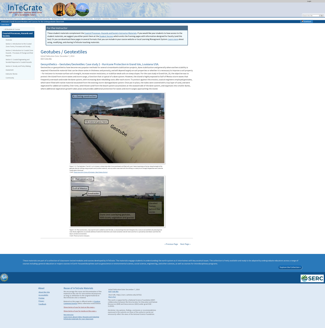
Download (307, 21)
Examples (97, 19)
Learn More (5, 24)
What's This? (112, 297)
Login (309, 1)
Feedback (42, 304)
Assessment (9, 70)
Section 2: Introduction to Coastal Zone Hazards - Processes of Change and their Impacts (19, 53)
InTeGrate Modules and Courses (11, 19)
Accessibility (43, 295)
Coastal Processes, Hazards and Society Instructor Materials (110, 33)
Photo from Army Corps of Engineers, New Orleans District (91, 172)
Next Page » (185, 244)
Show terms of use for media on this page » (80, 311)
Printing (41, 298)
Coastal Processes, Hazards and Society (36, 19)
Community (10, 78)
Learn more (173, 39)
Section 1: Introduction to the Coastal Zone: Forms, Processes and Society (18, 45)
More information (69, 315)
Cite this (48, 58)
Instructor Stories (11, 74)
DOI (42, 58)
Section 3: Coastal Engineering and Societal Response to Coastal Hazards (19, 60)
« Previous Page (171, 244)
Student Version (106, 36)
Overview (9, 40)
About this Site (44, 292)
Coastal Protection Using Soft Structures (79, 19)
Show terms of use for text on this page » (79, 307)
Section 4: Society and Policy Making (18, 66)
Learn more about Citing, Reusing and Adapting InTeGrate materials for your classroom (81, 318)
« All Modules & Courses (12, 29)
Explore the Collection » (290, 267)
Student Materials (58, 19)
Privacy (41, 301)
